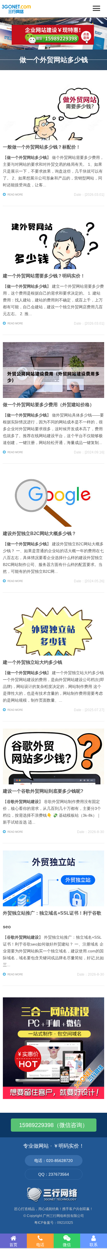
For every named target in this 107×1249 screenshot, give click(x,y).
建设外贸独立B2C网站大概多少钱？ (39, 533)
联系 (94, 1244)
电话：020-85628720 (53, 1160)
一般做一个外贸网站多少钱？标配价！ (41, 147)
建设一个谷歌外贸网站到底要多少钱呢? (43, 791)
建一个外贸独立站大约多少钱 (32, 662)
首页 (13, 1244)
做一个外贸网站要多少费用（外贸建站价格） (48, 404)
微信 (67, 1244)
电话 (40, 1244)
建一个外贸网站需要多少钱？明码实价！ (44, 275)
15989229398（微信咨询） (53, 1125)
